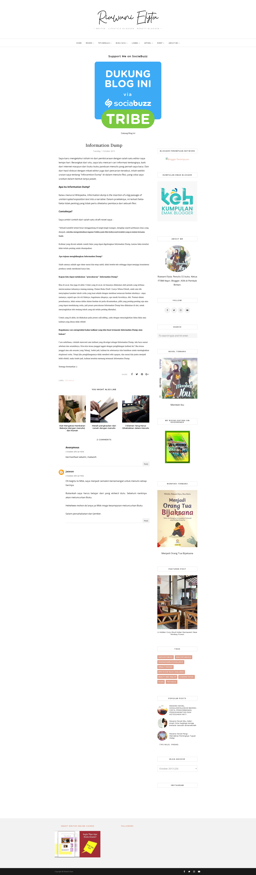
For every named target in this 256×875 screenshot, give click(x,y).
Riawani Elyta (68, 871)
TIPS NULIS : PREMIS (168, 744)
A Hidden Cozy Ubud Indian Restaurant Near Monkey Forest (177, 633)
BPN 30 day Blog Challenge (171, 672)
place (161, 682)
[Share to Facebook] (132, 374)
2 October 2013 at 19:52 (75, 476)
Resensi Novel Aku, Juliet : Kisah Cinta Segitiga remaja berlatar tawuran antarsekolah (182, 723)
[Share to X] (137, 374)
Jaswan (70, 471)
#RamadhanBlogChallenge (170, 662)
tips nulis (69, 380)
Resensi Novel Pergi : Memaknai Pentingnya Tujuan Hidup (182, 736)
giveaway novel (186, 677)
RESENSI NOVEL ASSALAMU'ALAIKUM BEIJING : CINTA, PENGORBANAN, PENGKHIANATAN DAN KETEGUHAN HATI (183, 710)
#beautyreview (165, 667)
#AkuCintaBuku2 (183, 657)
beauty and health (167, 677)
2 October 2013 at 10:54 (75, 452)
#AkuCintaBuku (165, 657)
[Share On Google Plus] (147, 374)
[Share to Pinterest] (142, 374)
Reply (146, 464)
